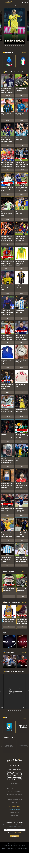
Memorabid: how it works (14, 786)
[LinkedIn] (18, 765)
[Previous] (1, 61)
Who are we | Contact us (14, 783)
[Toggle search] (23, 2)
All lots (24, 52)
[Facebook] (13, 765)
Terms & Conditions (14, 812)
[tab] (5, 45)
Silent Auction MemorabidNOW (14, 799)
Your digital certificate (14, 806)
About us (14, 802)
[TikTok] (15, 765)
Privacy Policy (14, 815)
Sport (5, 5)
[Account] (27, 2)
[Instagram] (10, 765)
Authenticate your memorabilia (14, 788)
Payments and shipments (14, 797)
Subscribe (14, 836)
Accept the (16, 832)
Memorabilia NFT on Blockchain (14, 794)
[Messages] (25, 2)
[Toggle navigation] (2, 2)
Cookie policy (14, 818)
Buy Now (23, 5)
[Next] (27, 61)
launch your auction (15, 809)
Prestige (14, 5)
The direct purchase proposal (14, 791)
